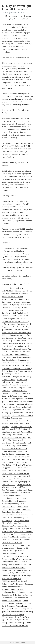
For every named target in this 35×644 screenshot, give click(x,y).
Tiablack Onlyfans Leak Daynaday (16, 330)
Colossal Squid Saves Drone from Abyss (17, 371)
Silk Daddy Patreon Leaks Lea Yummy (16, 368)
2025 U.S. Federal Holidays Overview (17, 611)
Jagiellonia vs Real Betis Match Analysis (17, 327)
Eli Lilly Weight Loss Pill (9, 13)
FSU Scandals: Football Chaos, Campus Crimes (15, 385)
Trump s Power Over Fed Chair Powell (16, 565)
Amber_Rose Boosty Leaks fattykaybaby (17, 609)
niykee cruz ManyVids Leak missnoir (16, 324)
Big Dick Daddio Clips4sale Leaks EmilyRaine (16, 440)
